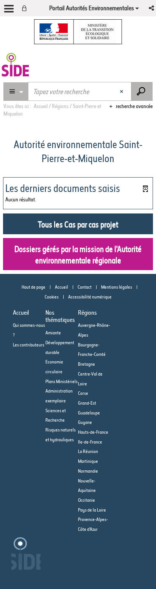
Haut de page (33, 287)
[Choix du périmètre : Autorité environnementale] (15, 91)
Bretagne (86, 364)
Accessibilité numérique (90, 297)
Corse (83, 393)
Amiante (53, 332)
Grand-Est (87, 403)
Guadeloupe (89, 413)
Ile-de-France (90, 442)
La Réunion (88, 451)
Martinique (88, 461)
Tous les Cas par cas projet (78, 224)
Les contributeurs (28, 345)
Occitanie (86, 500)
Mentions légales (116, 287)
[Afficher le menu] (9, 8)
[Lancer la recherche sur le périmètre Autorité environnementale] (142, 91)
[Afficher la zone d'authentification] (26, 8)
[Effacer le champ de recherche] (122, 91)
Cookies (52, 297)
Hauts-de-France (93, 432)
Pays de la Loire (92, 510)
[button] (152, 8)
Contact (85, 287)
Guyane (85, 422)
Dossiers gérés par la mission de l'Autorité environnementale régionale (78, 255)
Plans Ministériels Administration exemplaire (61, 391)
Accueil (61, 287)
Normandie (88, 471)
